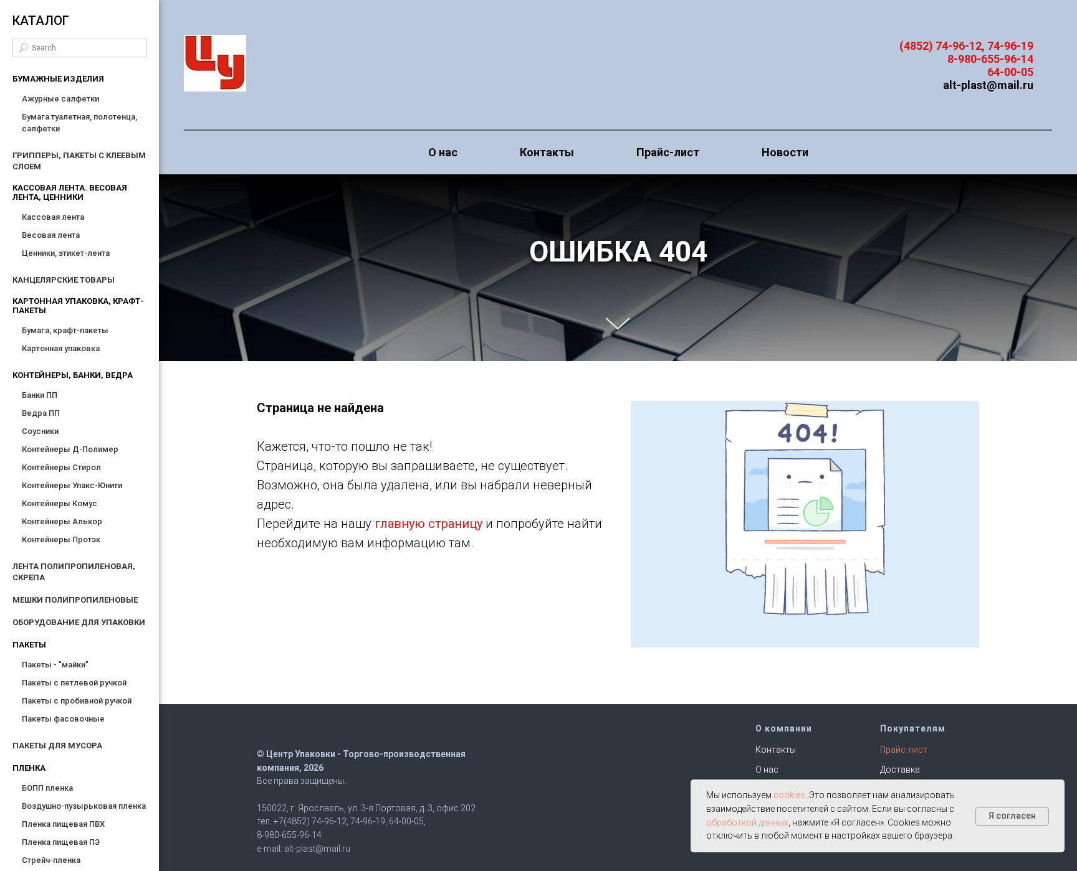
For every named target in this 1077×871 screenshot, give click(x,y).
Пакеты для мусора (57, 745)
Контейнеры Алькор (62, 521)
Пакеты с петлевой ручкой (74, 682)
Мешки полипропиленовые (75, 600)
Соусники (40, 431)
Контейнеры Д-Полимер (70, 449)
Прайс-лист (667, 152)
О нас (442, 152)
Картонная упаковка (61, 348)
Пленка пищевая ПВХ (63, 824)
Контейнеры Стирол (61, 467)
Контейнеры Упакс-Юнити (72, 485)
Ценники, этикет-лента (66, 253)
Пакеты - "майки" (55, 664)
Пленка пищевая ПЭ (61, 842)
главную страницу (428, 523)
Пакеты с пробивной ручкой (77, 700)
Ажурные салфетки (60, 98)
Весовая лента (51, 235)
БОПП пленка (47, 788)
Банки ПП (39, 395)
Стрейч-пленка (51, 860)
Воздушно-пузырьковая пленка (84, 806)
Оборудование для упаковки (78, 622)
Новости (785, 152)
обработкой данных (747, 822)
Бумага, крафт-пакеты (65, 330)
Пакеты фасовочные (63, 718)
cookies (789, 795)
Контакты (547, 152)
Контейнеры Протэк (61, 539)
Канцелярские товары (63, 280)
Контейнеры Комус (59, 503)
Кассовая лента (53, 217)
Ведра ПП (41, 413)
